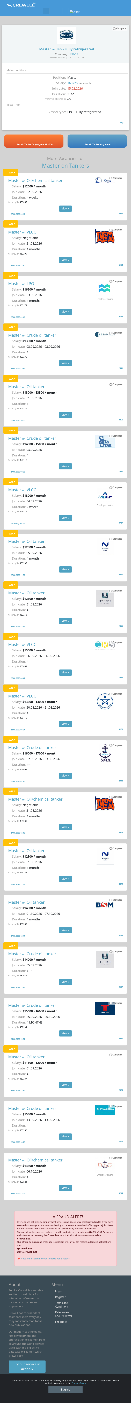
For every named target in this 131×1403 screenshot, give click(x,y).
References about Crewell (63, 1314)
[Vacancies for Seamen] (46, 11)
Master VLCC (22, 232)
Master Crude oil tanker (32, 335)
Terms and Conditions (62, 1304)
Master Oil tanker (26, 386)
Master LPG (21, 283)
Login (58, 1291)
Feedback (61, 1322)
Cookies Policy (78, 1383)
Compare (117, 178)
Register (60, 1297)
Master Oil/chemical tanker (35, 180)
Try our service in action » (27, 1366)
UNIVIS (73, 54)
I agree (65, 1389)
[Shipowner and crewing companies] (52, 11)
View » (65, 208)
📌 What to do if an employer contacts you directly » (43, 1258)
